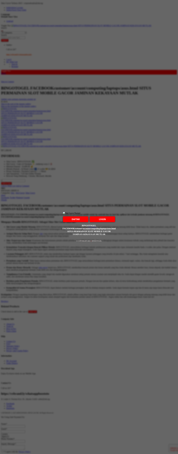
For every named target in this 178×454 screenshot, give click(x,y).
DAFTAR (76, 219)
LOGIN (102, 219)
